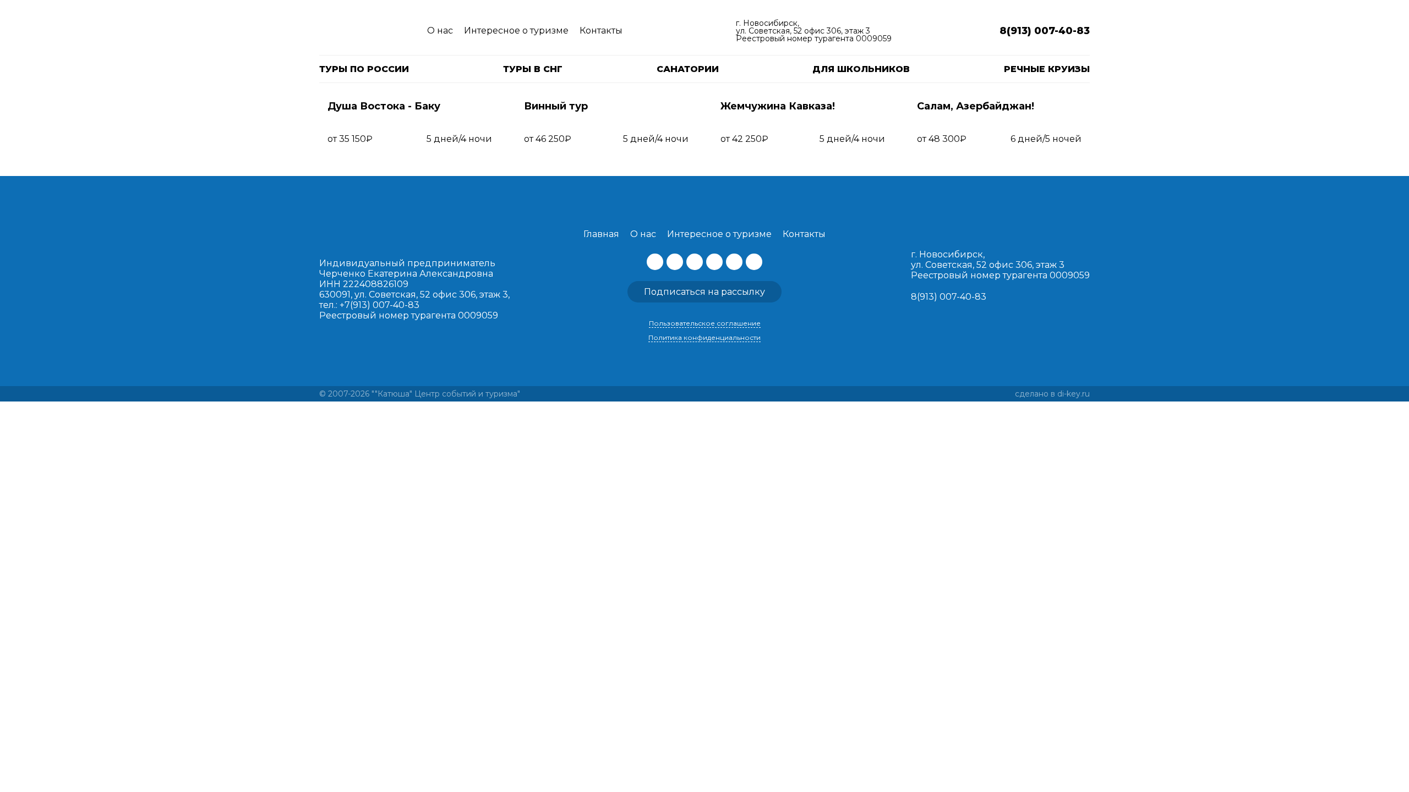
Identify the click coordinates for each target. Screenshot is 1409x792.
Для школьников (861, 69)
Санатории (688, 69)
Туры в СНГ (532, 69)
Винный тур (556, 106)
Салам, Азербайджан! (975, 106)
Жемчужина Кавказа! (777, 106)
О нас (440, 30)
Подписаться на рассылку (704, 292)
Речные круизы (1047, 69)
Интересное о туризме (516, 30)
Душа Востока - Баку (383, 106)
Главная (601, 234)
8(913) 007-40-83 (948, 297)
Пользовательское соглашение (705, 323)
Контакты (601, 30)
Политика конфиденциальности (704, 337)
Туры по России (364, 69)
